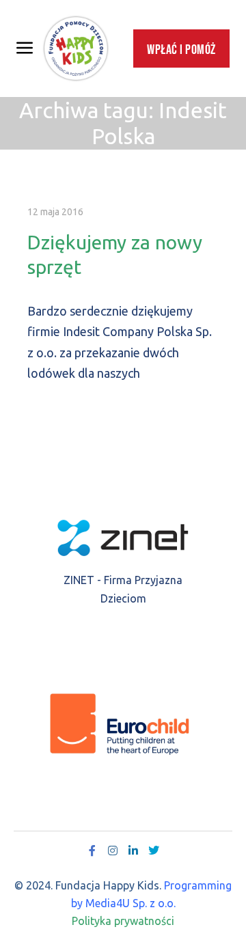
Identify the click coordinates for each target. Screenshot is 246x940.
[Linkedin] (133, 850)
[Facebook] (92, 850)
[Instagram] (113, 850)
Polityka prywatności (123, 921)
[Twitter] (154, 850)
